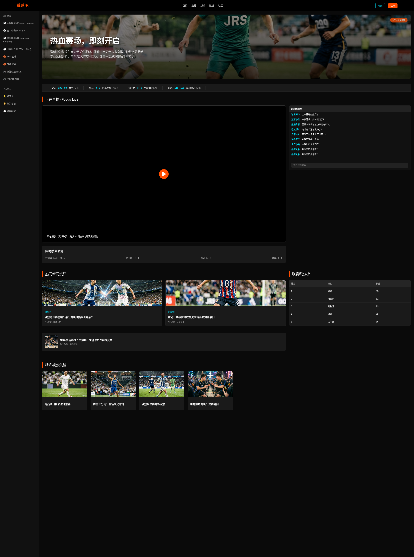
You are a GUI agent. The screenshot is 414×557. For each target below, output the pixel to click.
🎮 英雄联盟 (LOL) (12, 71)
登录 (380, 5)
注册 (393, 5)
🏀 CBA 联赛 (9, 64)
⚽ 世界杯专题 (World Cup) (17, 49)
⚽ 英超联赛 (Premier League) (18, 23)
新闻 (202, 5)
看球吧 (22, 5)
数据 (211, 5)
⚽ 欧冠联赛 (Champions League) (16, 40)
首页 (185, 5)
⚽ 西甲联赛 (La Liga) (14, 30)
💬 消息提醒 (9, 111)
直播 (193, 5)
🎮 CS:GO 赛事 (11, 79)
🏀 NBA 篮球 (9, 56)
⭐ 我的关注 (9, 96)
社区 (220, 5)
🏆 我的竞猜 (9, 103)
